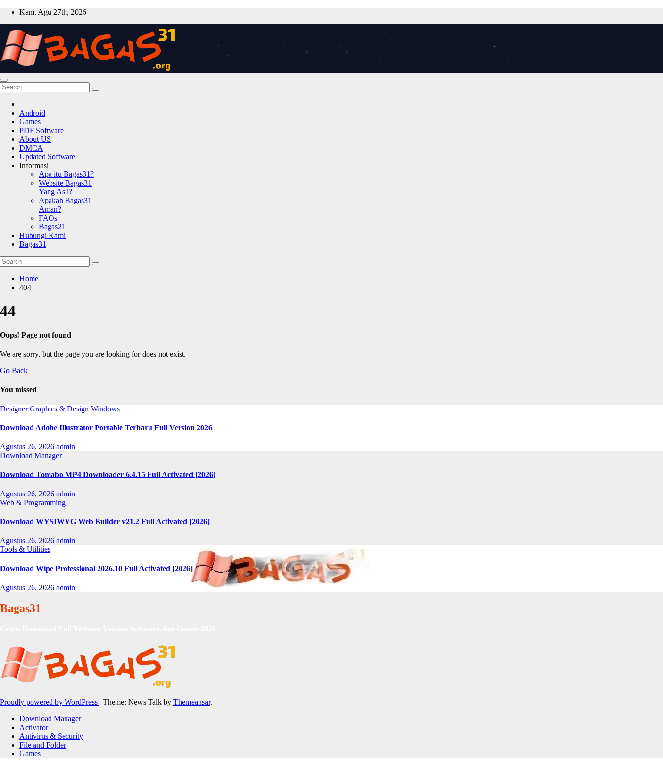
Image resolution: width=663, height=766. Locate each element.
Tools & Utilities (25, 549)
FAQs (48, 218)
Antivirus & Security (51, 736)
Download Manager (31, 455)
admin (65, 447)
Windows (105, 409)
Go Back (14, 370)
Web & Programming (33, 502)
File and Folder (42, 745)
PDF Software (41, 130)
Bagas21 (52, 226)
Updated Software (47, 157)
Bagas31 (32, 244)
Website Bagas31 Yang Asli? (65, 187)
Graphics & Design (60, 409)
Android (32, 113)
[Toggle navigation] (4, 80)
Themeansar (191, 702)
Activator (33, 727)
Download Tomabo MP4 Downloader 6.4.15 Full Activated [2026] (107, 474)
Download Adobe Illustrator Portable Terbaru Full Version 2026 (106, 428)
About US (35, 139)
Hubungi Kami (42, 235)
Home (28, 278)
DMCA (31, 148)
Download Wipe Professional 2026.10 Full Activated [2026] (96, 568)
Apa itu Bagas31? (66, 174)
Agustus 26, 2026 (28, 447)
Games (30, 122)
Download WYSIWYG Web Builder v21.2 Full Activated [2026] (105, 521)
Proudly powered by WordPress (49, 702)
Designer (15, 409)
